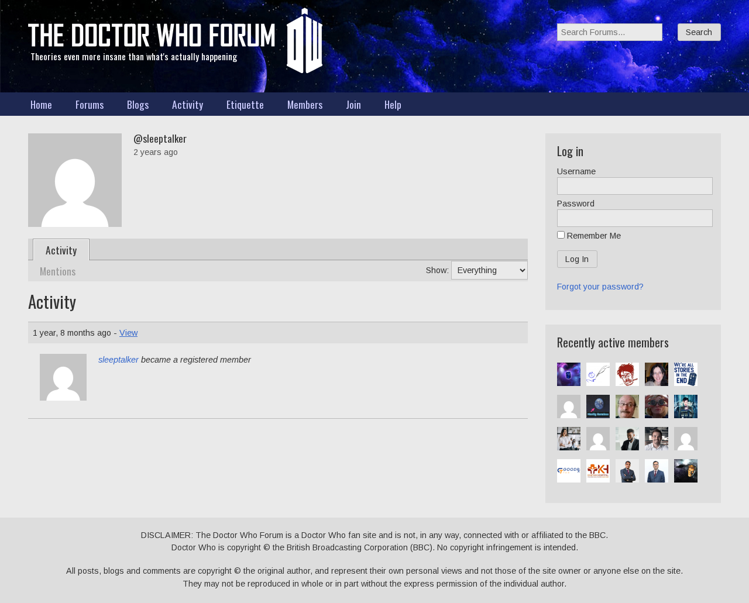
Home (41, 104)
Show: (437, 270)
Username (576, 171)
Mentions (57, 270)
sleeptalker (118, 359)
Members (304, 104)
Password (576, 203)
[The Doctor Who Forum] (151, 44)
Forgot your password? (600, 286)
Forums (89, 104)
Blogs (138, 104)
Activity (187, 104)
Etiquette (245, 104)
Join (353, 104)
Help (392, 104)
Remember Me (593, 235)
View (128, 332)
